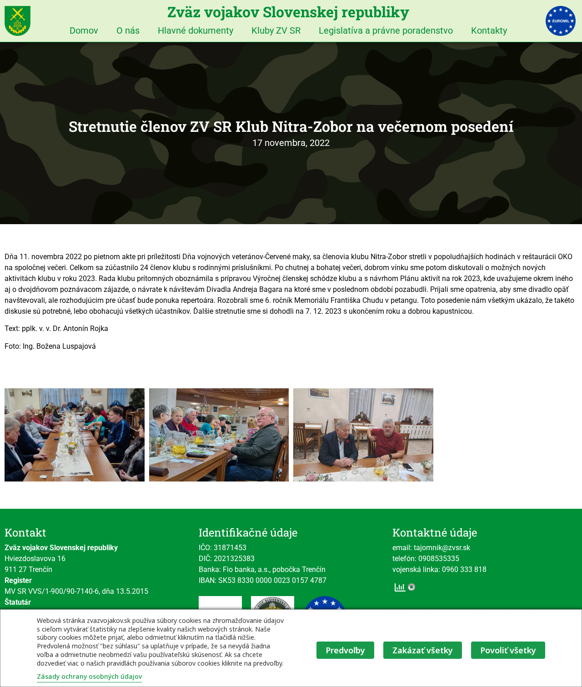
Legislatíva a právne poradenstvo (386, 30)
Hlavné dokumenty (195, 30)
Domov (84, 30)
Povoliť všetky (508, 650)
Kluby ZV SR (276, 30)
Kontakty (489, 30)
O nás (128, 30)
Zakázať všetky (422, 650)
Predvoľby (345, 650)
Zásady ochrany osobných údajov (89, 676)
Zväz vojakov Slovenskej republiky (288, 11)
